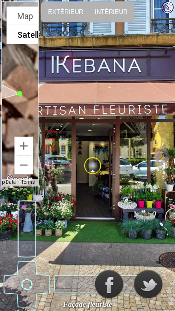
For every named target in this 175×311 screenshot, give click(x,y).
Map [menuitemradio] (25, 16)
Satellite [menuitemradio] (33, 35)
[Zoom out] (23, 165)
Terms (28, 182)
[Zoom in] (23, 146)
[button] (19, 93)
